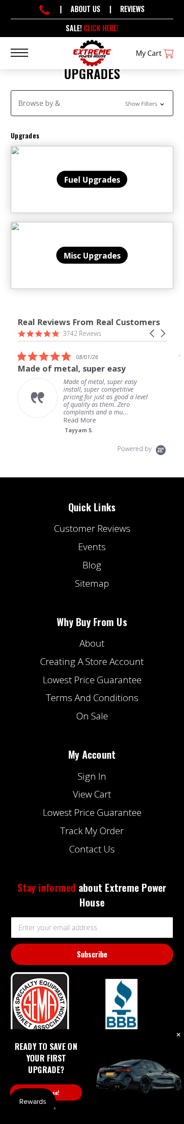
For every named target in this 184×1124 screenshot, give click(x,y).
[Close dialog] (178, 1035)
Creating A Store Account (92, 661)
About (92, 643)
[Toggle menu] (25, 52)
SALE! (92, 28)
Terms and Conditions (92, 697)
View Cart (92, 794)
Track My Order (92, 830)
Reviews (132, 9)
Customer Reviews (92, 528)
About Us (85, 9)
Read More (79, 420)
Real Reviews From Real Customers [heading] (88, 322)
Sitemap (92, 583)
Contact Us (92, 849)
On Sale (92, 716)
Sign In (92, 776)
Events (92, 546)
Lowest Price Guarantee (92, 679)
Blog (92, 565)
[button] (92, 103)
